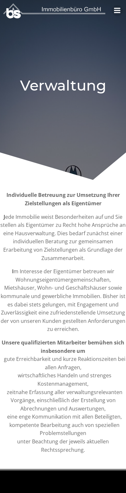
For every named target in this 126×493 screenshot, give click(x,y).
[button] (13, 20)
